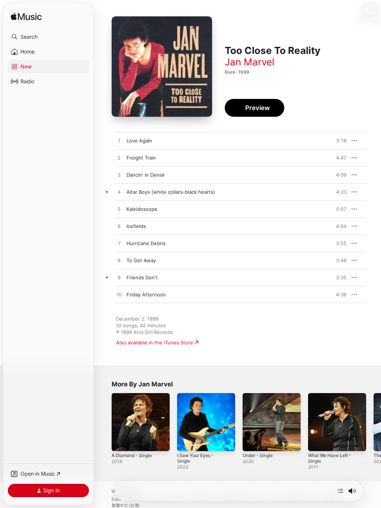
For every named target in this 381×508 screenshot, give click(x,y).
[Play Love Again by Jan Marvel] (119, 141)
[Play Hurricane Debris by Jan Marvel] (119, 243)
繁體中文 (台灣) (126, 506)
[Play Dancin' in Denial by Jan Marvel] (119, 175)
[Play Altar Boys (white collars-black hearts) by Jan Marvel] (119, 192)
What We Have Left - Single (329, 458)
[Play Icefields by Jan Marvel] (119, 226)
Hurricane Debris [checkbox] (146, 243)
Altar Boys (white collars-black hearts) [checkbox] (171, 192)
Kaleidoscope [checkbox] (142, 209)
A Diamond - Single (132, 455)
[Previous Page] (104, 422)
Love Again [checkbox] (139, 141)
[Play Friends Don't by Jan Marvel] (119, 277)
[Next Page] (373, 422)
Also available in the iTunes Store (154, 342)
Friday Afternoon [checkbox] (146, 295)
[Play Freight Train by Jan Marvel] (119, 158)
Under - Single (258, 455)
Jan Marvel (249, 62)
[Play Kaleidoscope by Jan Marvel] (119, 209)
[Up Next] (340, 491)
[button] (48, 36)
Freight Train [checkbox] (141, 158)
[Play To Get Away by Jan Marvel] (119, 260)
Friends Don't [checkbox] (142, 277)
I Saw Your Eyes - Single (195, 458)
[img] (26, 17)
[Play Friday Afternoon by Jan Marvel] (119, 295)
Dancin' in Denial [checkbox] (145, 175)
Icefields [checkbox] (136, 226)
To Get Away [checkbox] (141, 260)
